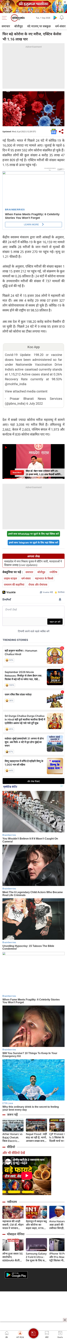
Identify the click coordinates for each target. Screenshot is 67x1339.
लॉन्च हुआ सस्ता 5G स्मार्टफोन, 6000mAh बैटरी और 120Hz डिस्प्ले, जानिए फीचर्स (12, 1257)
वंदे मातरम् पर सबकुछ (39, 26)
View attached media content (26, 391)
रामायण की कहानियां (14, 584)
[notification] (62, 17)
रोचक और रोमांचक (37, 584)
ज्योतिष (53, 572)
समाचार (6, 26)
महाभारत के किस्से (44, 578)
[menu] (5, 18)
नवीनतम (12, 1202)
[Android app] (16, 1274)
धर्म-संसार (26, 578)
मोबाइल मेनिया (15, 1234)
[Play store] (55, 17)
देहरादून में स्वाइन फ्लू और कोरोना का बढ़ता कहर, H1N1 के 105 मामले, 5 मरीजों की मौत (36, 1225)
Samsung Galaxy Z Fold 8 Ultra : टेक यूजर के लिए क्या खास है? (36, 1257)
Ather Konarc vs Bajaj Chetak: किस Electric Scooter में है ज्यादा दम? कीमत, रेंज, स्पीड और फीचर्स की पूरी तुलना (12, 1137)
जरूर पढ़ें (12, 1114)
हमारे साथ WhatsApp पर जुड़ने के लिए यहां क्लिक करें (33, 533)
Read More (17, 472)
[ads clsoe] (65, 1320)
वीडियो (11, 1147)
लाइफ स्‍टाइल (10, 578)
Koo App (33, 347)
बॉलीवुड (18, 26)
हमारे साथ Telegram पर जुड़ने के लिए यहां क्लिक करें (33, 542)
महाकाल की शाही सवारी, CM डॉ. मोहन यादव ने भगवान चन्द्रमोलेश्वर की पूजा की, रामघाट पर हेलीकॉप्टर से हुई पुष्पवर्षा (12, 1225)
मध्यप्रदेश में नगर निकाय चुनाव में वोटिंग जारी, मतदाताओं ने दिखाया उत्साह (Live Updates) (33, 563)
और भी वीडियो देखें (13, 1153)
